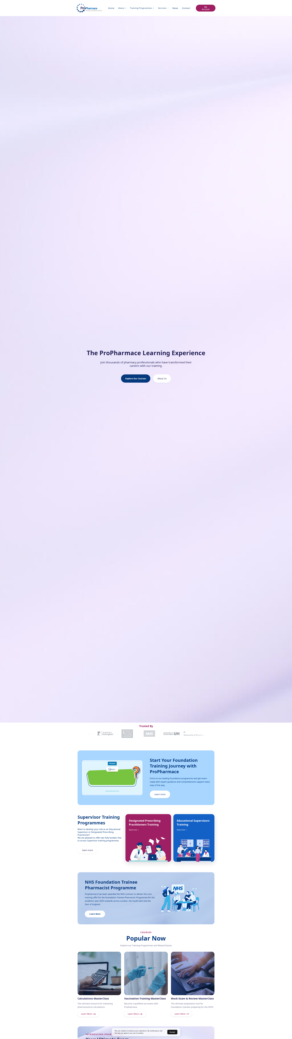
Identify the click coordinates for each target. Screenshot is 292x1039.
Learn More (94, 914)
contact (186, 8)
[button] (122, 8)
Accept (172, 1032)
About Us (162, 378)
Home (111, 8)
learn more (87, 850)
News (175, 8)
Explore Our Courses (135, 378)
